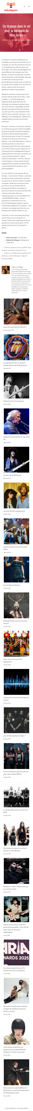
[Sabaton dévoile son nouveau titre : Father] (16, 543)
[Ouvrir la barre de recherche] (24, 6)
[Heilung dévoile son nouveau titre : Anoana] (16, 617)
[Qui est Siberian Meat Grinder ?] (16, 732)
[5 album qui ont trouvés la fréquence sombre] (16, 694)
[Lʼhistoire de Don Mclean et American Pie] (16, 433)
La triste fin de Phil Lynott (12, 475)
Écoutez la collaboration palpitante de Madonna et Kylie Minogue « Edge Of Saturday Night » (16, 256)
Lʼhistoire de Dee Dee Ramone (13, 401)
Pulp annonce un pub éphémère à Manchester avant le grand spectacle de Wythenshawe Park (16, 1090)
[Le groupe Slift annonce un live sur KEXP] (16, 806)
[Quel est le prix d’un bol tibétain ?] (16, 323)
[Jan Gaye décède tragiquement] (16, 507)
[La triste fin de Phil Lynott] (16, 471)
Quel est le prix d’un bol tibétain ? (15, 327)
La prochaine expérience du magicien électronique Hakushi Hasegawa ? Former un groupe (14, 1049)
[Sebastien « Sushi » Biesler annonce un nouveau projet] (16, 882)
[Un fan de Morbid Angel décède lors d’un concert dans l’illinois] (16, 768)
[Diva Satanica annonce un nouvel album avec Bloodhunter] (16, 844)
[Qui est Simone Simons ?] (16, 581)
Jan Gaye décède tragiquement (14, 511)
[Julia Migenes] (11, 7)
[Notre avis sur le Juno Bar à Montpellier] (16, 655)
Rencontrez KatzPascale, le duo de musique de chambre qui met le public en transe (15, 1008)
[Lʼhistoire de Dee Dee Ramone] (16, 397)
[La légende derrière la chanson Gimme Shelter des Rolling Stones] (16, 359)
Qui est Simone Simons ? (11, 585)
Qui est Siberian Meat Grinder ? (14, 736)
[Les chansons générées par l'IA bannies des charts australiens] (16, 964)
